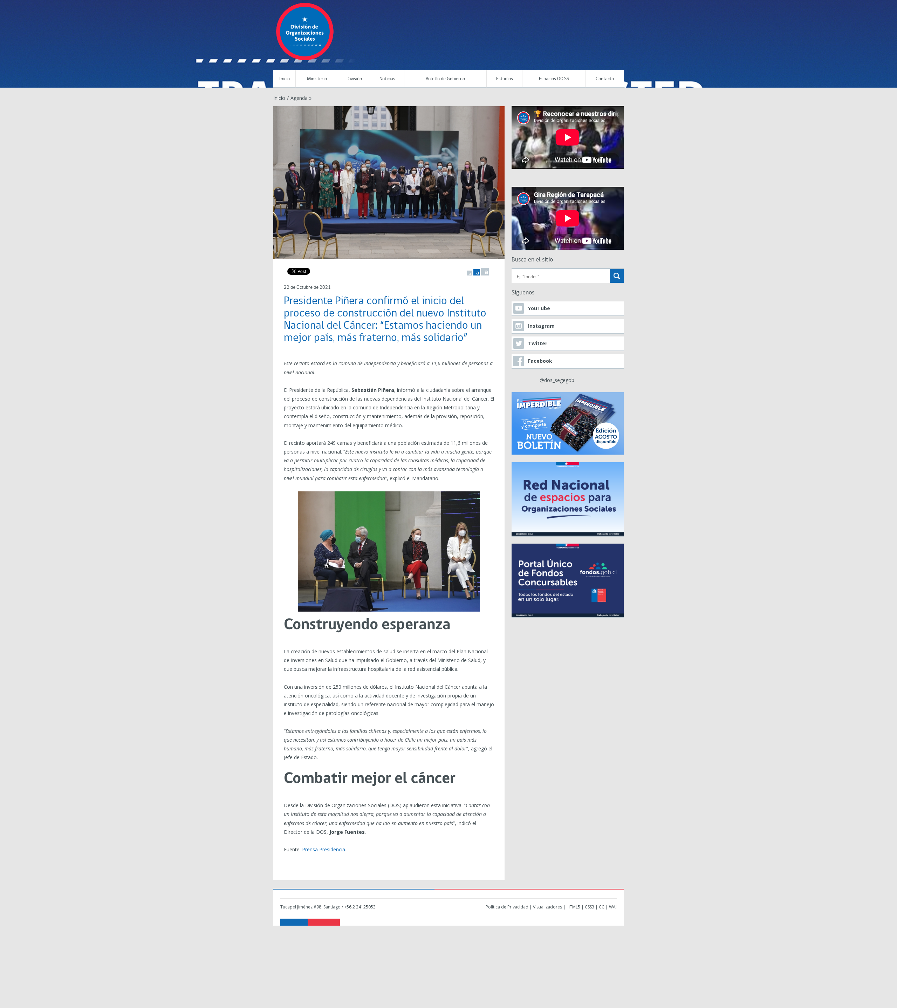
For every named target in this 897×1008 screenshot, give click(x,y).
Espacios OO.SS (554, 79)
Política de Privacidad (507, 907)
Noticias (387, 79)
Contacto (605, 79)
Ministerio (317, 79)
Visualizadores (547, 907)
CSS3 (589, 907)
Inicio (284, 79)
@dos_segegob (557, 380)
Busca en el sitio (532, 260)
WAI (613, 907)
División (354, 79)
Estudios (504, 79)
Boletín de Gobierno (445, 79)
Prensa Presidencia (323, 849)
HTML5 (573, 907)
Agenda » (300, 98)
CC (601, 907)
